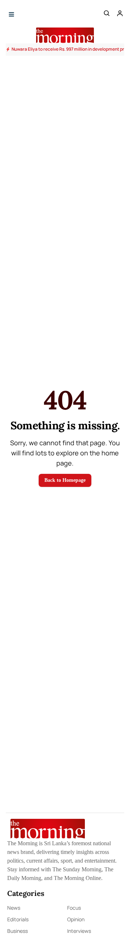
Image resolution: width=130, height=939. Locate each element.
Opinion (75, 919)
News (13, 907)
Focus (74, 907)
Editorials (18, 919)
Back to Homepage (65, 480)
